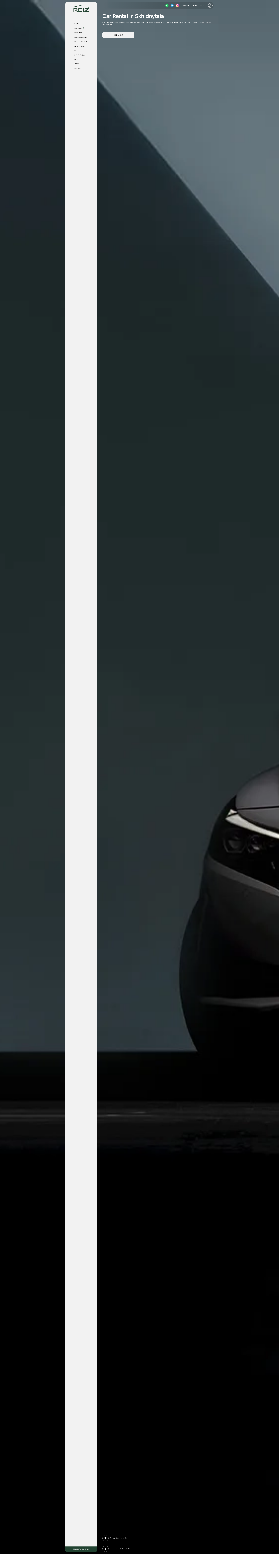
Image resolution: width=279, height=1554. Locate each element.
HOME (76, 24)
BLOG (76, 59)
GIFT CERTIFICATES (80, 41)
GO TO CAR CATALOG (123, 1548)
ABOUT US (77, 64)
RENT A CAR (78, 28)
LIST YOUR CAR (79, 55)
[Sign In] (210, 5)
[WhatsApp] (166, 5)
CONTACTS (78, 68)
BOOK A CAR (118, 35)
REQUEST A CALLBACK (81, 1549)
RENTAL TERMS (79, 46)
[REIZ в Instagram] (177, 5)
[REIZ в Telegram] (172, 5)
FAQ (75, 50)
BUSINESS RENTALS (80, 37)
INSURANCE (78, 32)
